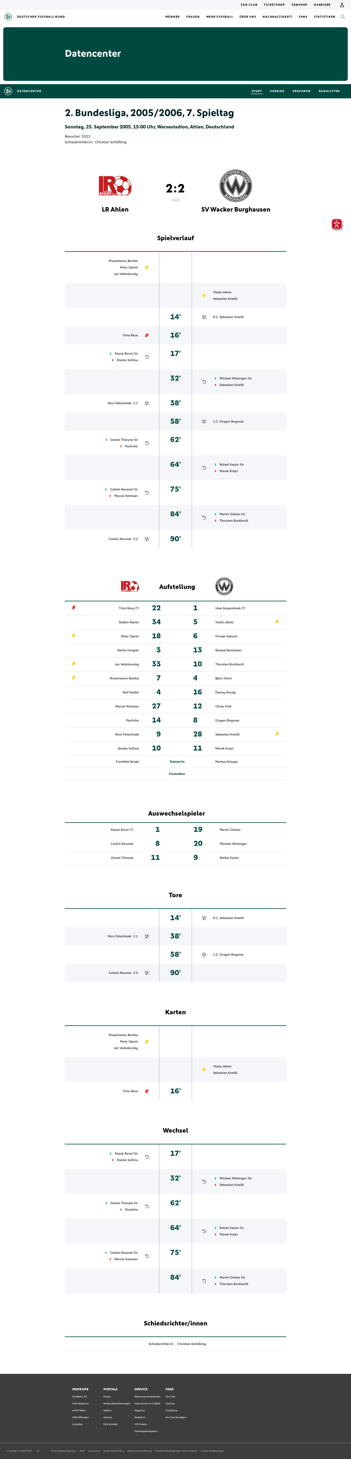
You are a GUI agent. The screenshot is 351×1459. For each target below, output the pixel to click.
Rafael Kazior (229, 464)
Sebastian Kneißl (225, 298)
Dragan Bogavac (232, 421)
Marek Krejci (229, 471)
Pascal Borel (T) (122, 829)
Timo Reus (130, 335)
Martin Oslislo (230, 514)
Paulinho (131, 446)
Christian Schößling (111, 142)
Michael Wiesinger (233, 378)
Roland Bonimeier (228, 650)
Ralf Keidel (131, 692)
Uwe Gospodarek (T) (230, 608)
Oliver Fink (223, 706)
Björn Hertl (223, 678)
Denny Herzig (225, 692)
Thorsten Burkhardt (234, 520)
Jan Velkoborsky (126, 274)
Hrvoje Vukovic (226, 636)
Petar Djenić (129, 267)
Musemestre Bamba (123, 261)
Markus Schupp (226, 761)
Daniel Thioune (121, 439)
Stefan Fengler (128, 650)
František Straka (127, 761)
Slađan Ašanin (129, 622)
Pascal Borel (124, 353)
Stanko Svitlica (127, 360)
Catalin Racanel (121, 489)
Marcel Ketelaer (126, 496)
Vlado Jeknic (222, 292)
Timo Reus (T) (129, 608)
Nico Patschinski (119, 403)
